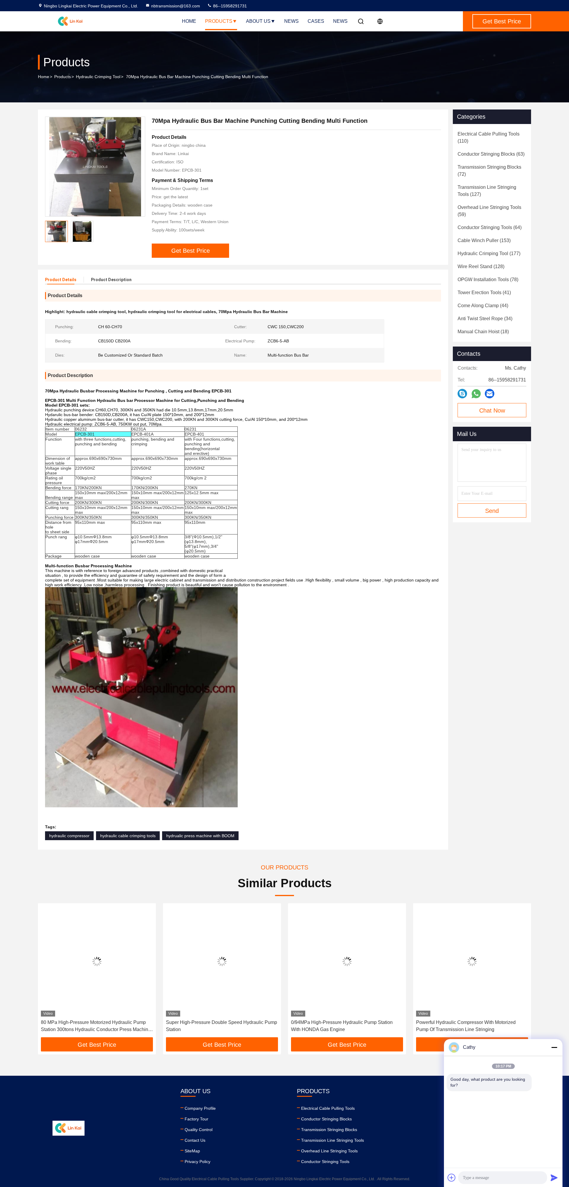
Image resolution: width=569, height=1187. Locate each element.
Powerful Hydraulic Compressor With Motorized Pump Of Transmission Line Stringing (466, 1026)
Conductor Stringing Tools (325, 1161)
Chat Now (492, 410)
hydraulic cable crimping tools (128, 835)
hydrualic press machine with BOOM (200, 835)
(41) (484, 292)
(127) (487, 191)
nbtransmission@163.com (175, 6)
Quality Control (198, 1129)
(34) (485, 318)
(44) (483, 305)
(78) (488, 279)
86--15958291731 (229, 6)
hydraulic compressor (69, 835)
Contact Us (195, 1140)
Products (218, 21)
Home (189, 21)
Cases (316, 21)
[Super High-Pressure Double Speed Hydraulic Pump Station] (222, 961)
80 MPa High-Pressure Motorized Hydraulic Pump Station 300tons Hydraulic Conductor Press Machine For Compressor (96, 1026)
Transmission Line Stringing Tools (332, 1140)
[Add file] (451, 1177)
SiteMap (192, 1151)
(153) (484, 240)
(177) (489, 253)
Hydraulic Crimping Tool (98, 76)
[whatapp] (476, 394)
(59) (489, 211)
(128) (481, 266)
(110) (489, 137)
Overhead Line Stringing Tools (329, 1151)
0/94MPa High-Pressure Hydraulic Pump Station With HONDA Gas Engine (342, 1026)
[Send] (554, 1177)
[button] (48, 972)
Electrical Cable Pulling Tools (328, 1108)
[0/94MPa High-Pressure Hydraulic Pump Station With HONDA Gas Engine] (347, 961)
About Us (258, 21)
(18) (483, 331)
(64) (490, 227)
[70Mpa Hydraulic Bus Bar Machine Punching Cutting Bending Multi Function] (95, 167)
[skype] (462, 393)
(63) (491, 154)
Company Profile (200, 1108)
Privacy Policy (197, 1161)
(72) (489, 171)
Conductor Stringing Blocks (326, 1119)
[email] (489, 393)
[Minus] (554, 1047)
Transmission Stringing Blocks (329, 1129)
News (291, 21)
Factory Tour (196, 1119)
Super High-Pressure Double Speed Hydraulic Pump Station (221, 1026)
